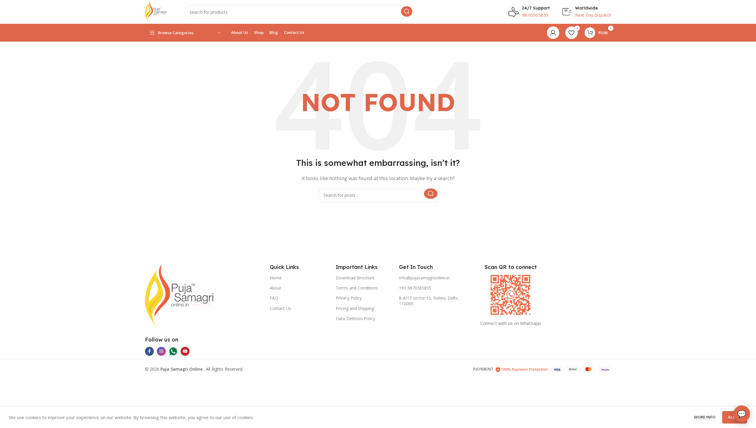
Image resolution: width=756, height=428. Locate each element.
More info (705, 417)
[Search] (406, 11)
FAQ (274, 298)
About (275, 288)
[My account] (553, 33)
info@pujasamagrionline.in (424, 278)
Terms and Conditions (357, 288)
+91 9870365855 (415, 288)
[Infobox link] (529, 11)
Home (276, 278)
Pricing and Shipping (355, 308)
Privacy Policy (349, 298)
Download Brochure (355, 278)
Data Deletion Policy (355, 318)
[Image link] (179, 296)
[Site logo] (156, 11)
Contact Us (280, 308)
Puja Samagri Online (182, 369)
